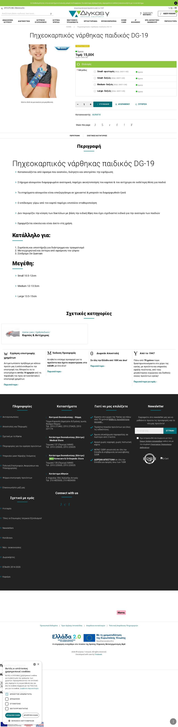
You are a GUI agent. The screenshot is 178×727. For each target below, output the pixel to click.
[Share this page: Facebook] (95, 125)
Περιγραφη (75, 135)
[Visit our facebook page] (62, 504)
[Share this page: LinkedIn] (117, 125)
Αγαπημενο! (123, 104)
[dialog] (22, 692)
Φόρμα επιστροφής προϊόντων (17, 478)
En (176, 8)
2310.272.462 (9, 8)
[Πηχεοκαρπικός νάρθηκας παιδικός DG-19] (37, 71)
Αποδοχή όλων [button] (13, 715)
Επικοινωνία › (20, 8)
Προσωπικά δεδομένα (49, 626)
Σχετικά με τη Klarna (12, 436)
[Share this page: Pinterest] (110, 125)
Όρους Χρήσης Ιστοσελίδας (151, 441)
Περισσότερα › (11, 384)
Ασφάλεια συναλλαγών (95, 626)
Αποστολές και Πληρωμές (15, 426)
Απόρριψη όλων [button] (31, 715)
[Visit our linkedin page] (70, 504)
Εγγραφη (170, 431)
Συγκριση (142, 104)
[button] (22, 720)
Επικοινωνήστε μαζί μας (14, 487)
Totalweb (98, 654)
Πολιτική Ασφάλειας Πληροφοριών (123, 626)
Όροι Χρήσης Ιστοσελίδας (71, 626)
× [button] (38, 664)
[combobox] (34, 664)
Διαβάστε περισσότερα (29, 688)
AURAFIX (96, 114)
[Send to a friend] (131, 125)
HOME (68, 27)
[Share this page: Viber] (124, 125)
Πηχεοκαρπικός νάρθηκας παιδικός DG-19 (94, 27)
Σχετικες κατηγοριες (97, 135)
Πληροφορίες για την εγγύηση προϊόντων (22, 446)
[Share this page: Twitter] (102, 125)
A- (2, 683)
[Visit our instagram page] (66, 504)
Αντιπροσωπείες (11, 417)
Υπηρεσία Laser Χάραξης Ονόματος (19, 456)
